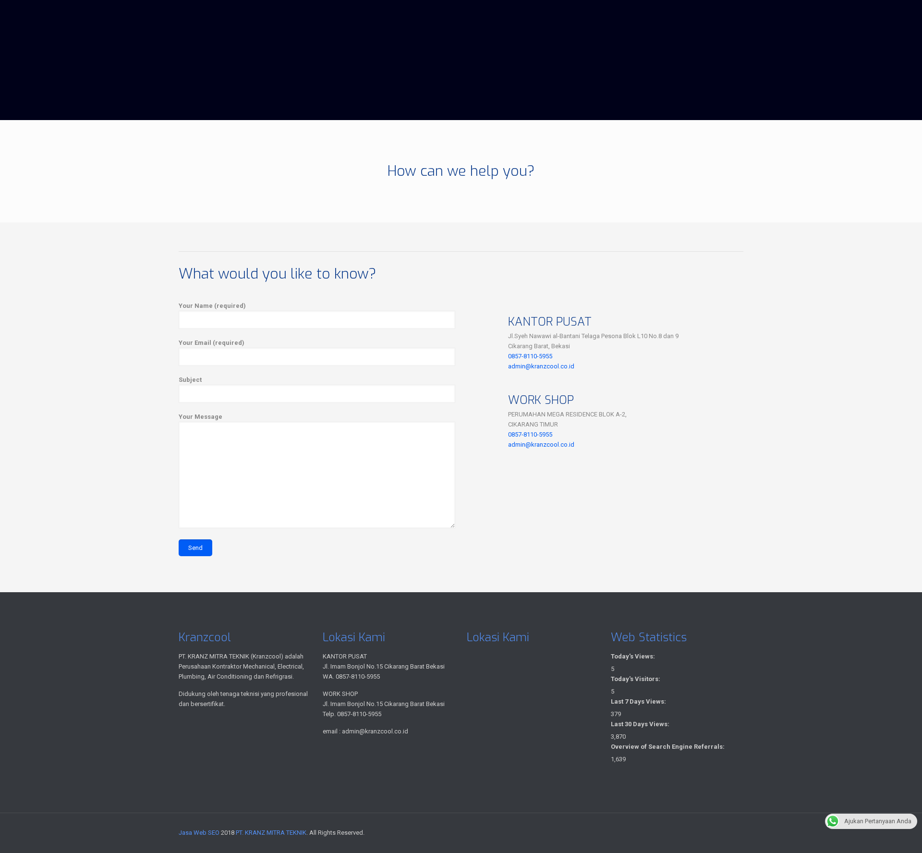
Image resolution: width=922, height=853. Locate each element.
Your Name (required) (212, 305)
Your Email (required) (211, 342)
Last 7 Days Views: (639, 701)
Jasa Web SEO (199, 832)
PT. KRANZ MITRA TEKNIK (271, 832)
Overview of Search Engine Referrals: (668, 746)
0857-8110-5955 (530, 356)
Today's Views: (633, 656)
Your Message (200, 416)
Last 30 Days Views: (641, 724)
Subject (190, 379)
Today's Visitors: (636, 678)
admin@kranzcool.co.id (541, 366)
